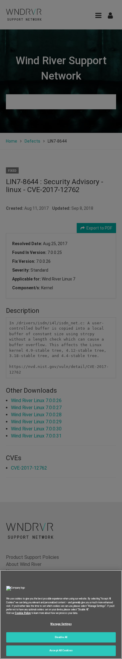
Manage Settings (60, 623)
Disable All (61, 637)
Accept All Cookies (60, 650)
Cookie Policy (23, 613)
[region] (61, 614)
